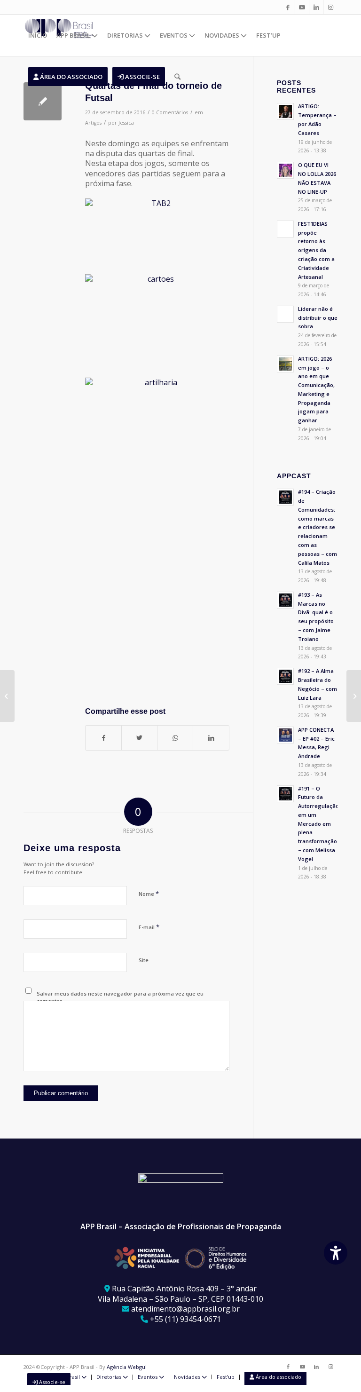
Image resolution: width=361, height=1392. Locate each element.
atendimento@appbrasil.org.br (185, 1309)
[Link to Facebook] (288, 7)
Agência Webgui (127, 1366)
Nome (149, 893)
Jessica (126, 122)
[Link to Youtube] (302, 7)
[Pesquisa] (177, 76)
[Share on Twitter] (139, 738)
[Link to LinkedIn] (316, 7)
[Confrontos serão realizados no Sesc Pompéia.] (43, 101)
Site (144, 960)
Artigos (93, 122)
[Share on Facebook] (103, 738)
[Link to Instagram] (330, 7)
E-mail (149, 927)
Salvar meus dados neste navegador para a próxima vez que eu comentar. (120, 997)
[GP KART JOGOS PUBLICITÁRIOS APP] (7, 696)
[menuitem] (38, 35)
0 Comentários (170, 112)
